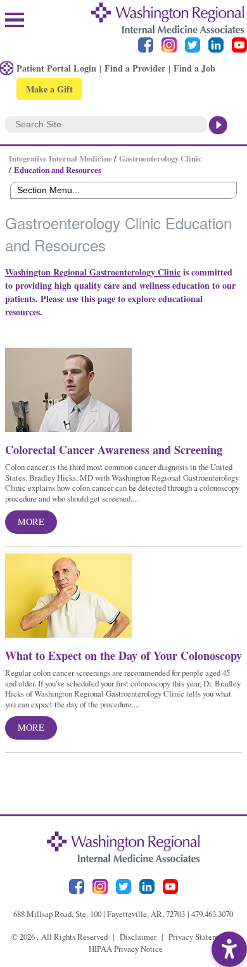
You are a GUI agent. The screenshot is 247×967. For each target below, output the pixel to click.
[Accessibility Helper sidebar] (229, 949)
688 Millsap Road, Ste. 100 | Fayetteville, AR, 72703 (99, 914)
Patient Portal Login (56, 68)
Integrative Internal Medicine (60, 158)
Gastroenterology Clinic (160, 158)
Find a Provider (134, 68)
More (31, 521)
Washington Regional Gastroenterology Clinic (92, 272)
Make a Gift (49, 89)
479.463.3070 (212, 914)
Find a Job (194, 68)
